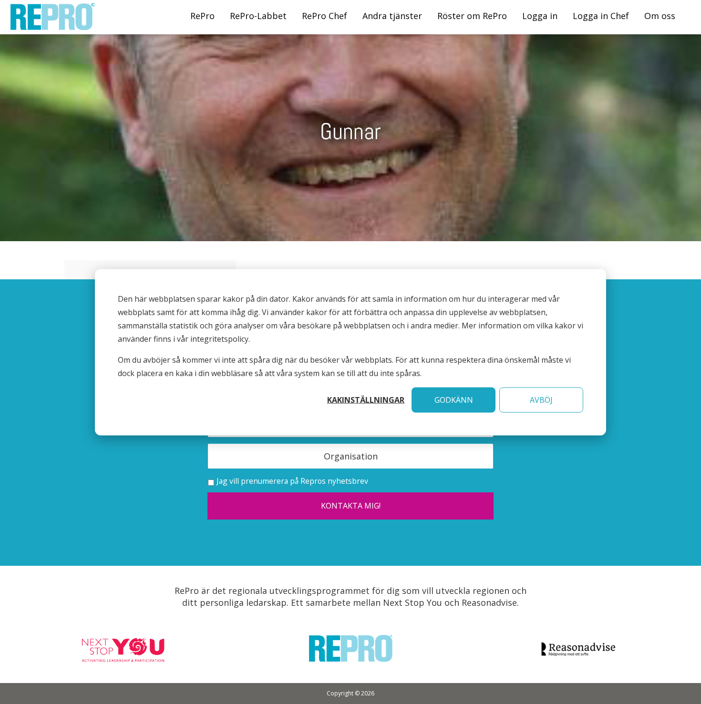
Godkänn (453, 399)
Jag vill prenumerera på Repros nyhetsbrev (292, 481)
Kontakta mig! (351, 505)
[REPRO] (52, 25)
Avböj (541, 399)
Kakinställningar (365, 399)
